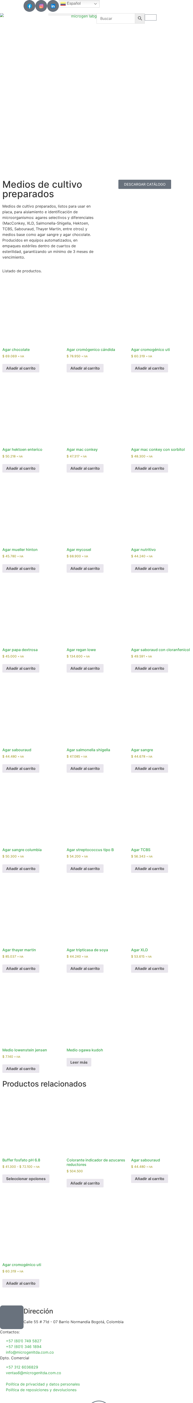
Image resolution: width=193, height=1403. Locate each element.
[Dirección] (12, 1317)
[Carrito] (151, 17)
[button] (72, 14)
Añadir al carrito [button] (21, 368)
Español (73, 3)
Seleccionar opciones (26, 1178)
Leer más (79, 1062)
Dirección (38, 1311)
